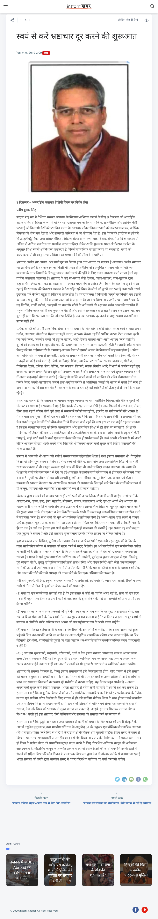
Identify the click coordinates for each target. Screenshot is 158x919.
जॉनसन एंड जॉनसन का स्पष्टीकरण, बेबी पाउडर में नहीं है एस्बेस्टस (117, 803)
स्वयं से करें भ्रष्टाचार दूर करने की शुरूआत (76, 35)
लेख (46, 53)
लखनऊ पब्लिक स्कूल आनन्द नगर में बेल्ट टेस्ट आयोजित (41, 803)
